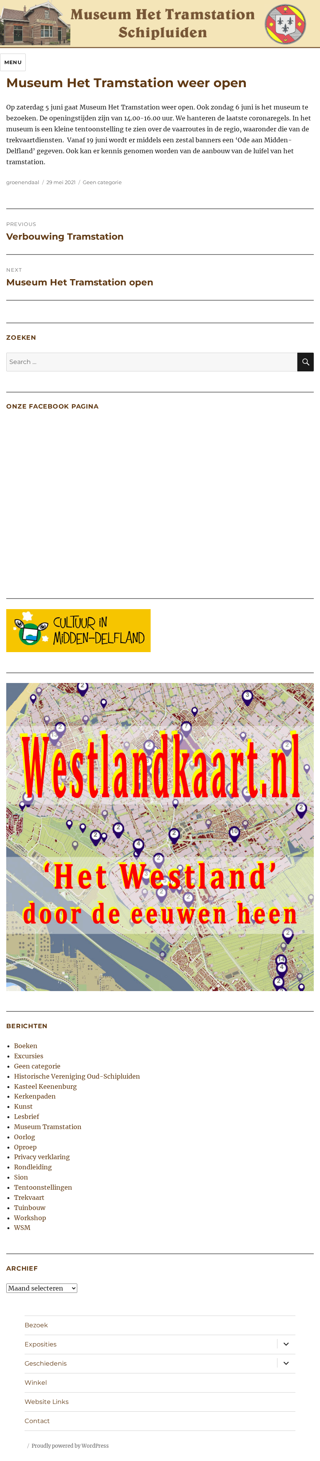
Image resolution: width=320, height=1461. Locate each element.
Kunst (23, 1106)
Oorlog (24, 1137)
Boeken (25, 1046)
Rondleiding (33, 1167)
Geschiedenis (46, 1363)
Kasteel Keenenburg (45, 1086)
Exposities (41, 1344)
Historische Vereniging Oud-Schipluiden (77, 1076)
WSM (22, 1228)
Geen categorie (102, 182)
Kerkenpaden (35, 1096)
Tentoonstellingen (43, 1187)
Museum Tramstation (48, 1127)
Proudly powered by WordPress (70, 1446)
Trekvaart (29, 1197)
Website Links (47, 1401)
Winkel (36, 1382)
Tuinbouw (29, 1208)
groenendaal (22, 182)
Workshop (30, 1218)
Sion (21, 1177)
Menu (12, 62)
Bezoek (36, 1325)
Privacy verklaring (42, 1157)
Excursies (28, 1056)
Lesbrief (26, 1116)
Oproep (25, 1147)
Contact (37, 1421)
